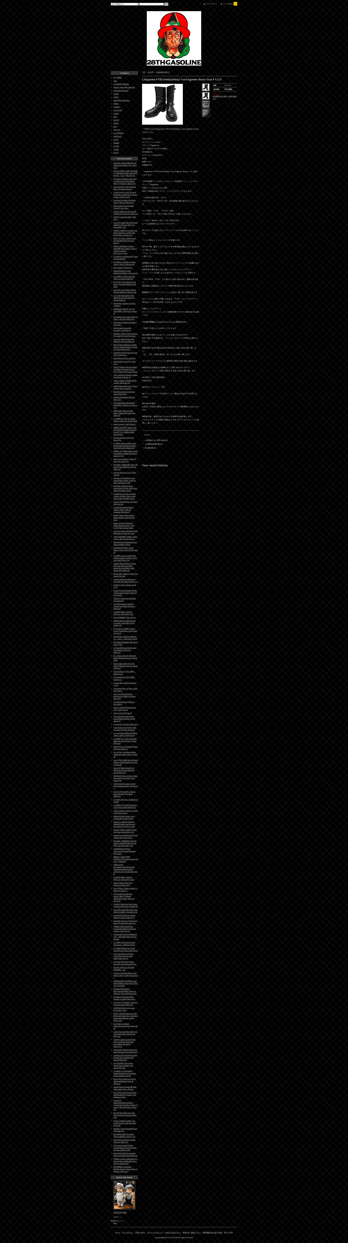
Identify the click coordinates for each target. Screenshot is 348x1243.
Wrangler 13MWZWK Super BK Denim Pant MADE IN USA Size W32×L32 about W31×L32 (125, 843)
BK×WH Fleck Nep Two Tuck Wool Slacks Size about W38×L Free (125, 1115)
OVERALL (117, 107)
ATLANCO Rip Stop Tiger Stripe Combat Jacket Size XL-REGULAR (126, 905)
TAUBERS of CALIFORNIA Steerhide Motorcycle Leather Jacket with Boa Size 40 (125, 1073)
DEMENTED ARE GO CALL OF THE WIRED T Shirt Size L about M (125, 311)
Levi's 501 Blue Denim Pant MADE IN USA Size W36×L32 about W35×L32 (124, 770)
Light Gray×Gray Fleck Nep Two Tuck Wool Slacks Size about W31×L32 (125, 1034)
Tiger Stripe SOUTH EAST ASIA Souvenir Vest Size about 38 (125, 728)
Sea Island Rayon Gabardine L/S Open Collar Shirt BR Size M (126, 318)
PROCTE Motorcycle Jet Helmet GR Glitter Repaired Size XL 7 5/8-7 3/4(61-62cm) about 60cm (126, 369)
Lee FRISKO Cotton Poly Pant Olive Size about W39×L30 (124, 277)
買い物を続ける (150, 447)
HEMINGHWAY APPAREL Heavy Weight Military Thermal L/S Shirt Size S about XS (126, 983)
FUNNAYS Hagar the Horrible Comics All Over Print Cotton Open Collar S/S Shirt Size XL (125, 496)
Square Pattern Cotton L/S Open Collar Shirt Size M (126, 812)
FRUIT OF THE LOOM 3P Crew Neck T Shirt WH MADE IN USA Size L (125, 284)
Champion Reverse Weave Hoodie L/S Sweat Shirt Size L (124, 998)
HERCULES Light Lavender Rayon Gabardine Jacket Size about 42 (124, 413)
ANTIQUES (117, 136)
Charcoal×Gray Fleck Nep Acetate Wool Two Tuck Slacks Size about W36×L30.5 (125, 1147)
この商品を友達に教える (154, 444)
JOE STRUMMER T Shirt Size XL (125, 617)
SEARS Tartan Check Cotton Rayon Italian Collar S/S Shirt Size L (124, 517)
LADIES (116, 113)
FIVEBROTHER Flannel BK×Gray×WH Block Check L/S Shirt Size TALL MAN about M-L (125, 991)
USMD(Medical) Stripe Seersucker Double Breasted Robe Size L (125, 851)
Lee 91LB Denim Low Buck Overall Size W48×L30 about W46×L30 (124, 606)
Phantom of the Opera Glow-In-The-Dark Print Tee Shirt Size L (126, 335)
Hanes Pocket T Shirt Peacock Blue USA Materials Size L (125, 188)
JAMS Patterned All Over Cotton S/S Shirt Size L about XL (125, 387)
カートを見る (229, 4)
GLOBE (116, 146)
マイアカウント (211, 4)
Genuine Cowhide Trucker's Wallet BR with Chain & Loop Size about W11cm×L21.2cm (124, 824)
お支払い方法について (173, 1232)
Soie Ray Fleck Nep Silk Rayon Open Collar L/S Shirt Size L (125, 201)
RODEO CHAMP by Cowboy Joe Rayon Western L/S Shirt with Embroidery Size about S (125, 232)
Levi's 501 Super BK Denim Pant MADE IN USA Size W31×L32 (126, 532)
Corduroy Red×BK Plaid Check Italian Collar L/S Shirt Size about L (126, 975)
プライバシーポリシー (155, 1232)
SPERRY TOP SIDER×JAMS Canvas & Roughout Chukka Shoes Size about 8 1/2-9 (126, 453)
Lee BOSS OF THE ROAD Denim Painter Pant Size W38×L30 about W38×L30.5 (125, 1057)
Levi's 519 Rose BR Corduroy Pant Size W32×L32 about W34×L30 (125, 794)
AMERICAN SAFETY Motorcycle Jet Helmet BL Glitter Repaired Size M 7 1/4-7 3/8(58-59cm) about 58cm (125, 431)
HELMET (116, 143)
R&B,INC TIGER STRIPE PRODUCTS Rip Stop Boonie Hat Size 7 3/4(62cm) (126, 859)
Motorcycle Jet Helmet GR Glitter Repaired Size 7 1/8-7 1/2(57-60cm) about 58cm (124, 525)
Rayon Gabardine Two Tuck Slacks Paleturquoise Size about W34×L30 (126, 666)
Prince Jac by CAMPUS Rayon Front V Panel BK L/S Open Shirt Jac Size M (125, 631)
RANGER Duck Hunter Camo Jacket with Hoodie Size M (124, 817)
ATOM (230, 1232)
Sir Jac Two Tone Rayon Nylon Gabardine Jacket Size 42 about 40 (125, 754)
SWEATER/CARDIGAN (121, 100)
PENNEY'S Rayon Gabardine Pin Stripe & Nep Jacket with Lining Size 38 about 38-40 (125, 1161)
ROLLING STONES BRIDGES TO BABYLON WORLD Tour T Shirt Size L (125, 165)
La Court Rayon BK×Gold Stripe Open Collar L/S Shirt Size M (125, 734)
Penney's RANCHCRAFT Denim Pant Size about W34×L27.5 (125, 831)
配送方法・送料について (192, 1232)
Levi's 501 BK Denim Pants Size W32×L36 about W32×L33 (125, 963)
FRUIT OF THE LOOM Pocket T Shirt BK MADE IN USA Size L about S (125, 240)
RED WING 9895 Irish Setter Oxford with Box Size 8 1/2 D (124, 1135)
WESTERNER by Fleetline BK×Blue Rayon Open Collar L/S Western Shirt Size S (125, 1169)
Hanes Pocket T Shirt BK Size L (125, 424)
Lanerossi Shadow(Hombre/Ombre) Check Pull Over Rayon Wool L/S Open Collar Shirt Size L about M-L (126, 1105)
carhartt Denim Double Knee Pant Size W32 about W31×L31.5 (126, 580)
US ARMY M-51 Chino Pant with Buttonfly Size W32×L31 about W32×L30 (125, 741)
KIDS (115, 117)
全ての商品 (118, 77)
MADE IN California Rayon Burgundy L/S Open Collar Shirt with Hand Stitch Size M (125, 488)
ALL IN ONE (118, 110)
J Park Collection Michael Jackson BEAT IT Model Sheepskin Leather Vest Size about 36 (124, 897)
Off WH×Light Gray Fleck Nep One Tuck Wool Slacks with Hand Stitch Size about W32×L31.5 (125, 1043)
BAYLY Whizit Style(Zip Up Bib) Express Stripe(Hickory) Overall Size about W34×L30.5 (125, 347)
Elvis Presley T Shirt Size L (123, 268)
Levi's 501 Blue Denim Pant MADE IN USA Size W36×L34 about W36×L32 (124, 297)
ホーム (117, 1232)
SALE (115, 81)
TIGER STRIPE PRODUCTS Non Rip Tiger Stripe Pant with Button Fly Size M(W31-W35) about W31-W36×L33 (125, 567)
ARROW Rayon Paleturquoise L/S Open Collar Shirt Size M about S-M (125, 623)
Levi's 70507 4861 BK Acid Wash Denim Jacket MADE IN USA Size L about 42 (126, 762)
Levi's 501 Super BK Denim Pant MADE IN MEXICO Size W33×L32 (126, 911)
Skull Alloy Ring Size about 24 (125, 358)
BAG (115, 126)
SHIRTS (116, 97)
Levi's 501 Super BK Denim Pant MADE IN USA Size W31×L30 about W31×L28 (126, 225)
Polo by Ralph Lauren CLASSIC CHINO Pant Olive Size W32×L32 (126, 212)
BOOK (116, 153)
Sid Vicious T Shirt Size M (123, 713)
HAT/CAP (117, 130)
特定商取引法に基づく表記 (212, 1232)
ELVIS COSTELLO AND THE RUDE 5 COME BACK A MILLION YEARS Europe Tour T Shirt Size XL (126, 173)
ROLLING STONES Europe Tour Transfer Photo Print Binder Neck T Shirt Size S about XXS (125, 181)
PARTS (116, 140)
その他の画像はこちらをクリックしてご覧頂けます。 (165, 321)
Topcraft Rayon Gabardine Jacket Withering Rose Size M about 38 (124, 718)
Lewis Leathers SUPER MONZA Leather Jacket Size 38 (125, 381)
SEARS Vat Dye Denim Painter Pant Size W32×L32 (125, 1141)
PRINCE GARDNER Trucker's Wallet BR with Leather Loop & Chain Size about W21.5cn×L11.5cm (125, 249)
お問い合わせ (140, 1232)
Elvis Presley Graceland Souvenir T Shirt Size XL (122, 329)
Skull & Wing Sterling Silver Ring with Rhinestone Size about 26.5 (126, 1051)
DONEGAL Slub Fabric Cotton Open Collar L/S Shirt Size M (125, 263)
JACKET (116, 94)
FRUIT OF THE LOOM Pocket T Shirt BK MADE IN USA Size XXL (125, 291)
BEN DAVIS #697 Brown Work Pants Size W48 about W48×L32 (125, 1154)
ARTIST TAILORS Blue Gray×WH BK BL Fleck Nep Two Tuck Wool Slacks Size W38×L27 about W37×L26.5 (126, 1017)
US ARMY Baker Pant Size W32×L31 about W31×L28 (123, 613)
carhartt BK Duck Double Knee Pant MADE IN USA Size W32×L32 (125, 650)
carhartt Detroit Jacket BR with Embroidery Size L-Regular (125, 1088)
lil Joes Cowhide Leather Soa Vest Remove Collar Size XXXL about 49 (125, 1123)
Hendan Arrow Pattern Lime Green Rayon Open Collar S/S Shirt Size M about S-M (125, 480)
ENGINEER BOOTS (163, 72)
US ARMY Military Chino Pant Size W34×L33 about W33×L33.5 (126, 949)
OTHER (116, 149)
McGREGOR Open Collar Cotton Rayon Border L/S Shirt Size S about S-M (126, 778)
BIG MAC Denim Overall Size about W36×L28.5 (124, 393)
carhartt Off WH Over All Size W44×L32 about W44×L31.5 (125, 916)
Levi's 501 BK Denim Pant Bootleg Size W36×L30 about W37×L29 (125, 696)
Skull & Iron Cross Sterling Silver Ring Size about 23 (126, 748)
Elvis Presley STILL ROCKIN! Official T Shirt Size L (124, 207)
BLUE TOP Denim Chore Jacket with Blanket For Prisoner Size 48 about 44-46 (125, 1094)
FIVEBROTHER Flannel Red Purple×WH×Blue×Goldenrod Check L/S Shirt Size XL (125, 928)
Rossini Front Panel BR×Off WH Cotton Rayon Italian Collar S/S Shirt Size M (125, 592)
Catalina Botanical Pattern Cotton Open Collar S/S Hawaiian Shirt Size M (123, 509)
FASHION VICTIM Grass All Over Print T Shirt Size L (125, 354)
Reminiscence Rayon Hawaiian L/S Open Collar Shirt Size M (125, 637)
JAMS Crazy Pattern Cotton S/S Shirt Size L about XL (125, 460)
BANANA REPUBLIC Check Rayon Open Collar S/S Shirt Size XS (126, 550)
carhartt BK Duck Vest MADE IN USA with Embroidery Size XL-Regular (125, 936)
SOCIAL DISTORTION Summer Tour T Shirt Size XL (125, 708)
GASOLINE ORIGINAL (121, 84)
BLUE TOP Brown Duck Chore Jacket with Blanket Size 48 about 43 (125, 1081)
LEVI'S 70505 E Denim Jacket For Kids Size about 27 (125, 889)
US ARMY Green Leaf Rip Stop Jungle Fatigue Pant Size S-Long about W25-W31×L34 (125, 558)
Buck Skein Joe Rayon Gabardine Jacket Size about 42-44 (126, 1026)
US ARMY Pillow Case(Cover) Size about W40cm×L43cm (125, 943)
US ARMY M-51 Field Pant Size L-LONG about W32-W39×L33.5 (126, 806)
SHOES (116, 123)
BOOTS (151, 72)
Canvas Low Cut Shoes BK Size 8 (126, 724)
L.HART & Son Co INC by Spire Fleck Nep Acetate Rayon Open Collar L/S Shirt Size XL (125, 194)
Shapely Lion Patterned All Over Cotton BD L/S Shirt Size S (126, 836)
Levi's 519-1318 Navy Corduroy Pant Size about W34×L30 (125, 1003)
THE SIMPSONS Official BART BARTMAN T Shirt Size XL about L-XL (125, 405)
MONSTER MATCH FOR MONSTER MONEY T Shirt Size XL (126, 272)
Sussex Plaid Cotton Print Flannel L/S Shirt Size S (123, 884)
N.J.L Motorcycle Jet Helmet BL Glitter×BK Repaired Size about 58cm (125, 658)
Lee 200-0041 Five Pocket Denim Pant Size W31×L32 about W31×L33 (123, 1065)
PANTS (116, 104)
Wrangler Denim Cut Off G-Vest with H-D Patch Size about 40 (125, 922)
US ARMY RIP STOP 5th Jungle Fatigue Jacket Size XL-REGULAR (125, 420)
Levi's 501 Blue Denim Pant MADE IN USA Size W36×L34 (124, 340)
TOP (143, 72)
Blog (115, 1223)
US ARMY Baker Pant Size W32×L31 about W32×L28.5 (124, 878)
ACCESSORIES (119, 133)
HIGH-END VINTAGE (121, 91)
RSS (225, 1232)
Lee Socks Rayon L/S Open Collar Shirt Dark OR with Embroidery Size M (123, 956)
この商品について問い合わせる (156, 440)
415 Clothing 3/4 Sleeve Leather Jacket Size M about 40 (126, 376)
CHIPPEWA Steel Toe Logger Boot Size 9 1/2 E (124, 1009)
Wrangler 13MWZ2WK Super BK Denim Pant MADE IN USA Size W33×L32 (126, 467)
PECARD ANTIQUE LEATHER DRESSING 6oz (124, 968)
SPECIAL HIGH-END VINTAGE (124, 87)
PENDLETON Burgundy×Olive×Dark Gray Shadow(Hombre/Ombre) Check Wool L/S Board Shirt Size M (126, 869)
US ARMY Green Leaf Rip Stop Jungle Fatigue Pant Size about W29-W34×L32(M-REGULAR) (125, 445)
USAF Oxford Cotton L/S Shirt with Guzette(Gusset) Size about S (126, 786)
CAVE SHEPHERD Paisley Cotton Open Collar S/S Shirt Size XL (125, 538)
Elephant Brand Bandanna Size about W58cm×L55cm (125, 543)
